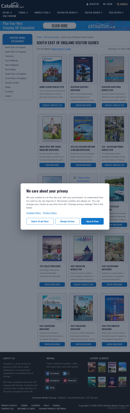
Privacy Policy (50, 213)
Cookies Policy (33, 213)
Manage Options (67, 221)
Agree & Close (92, 221)
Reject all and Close (40, 221)
